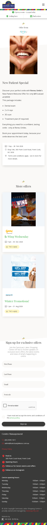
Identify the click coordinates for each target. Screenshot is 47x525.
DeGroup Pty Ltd (32, 511)
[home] (5, 4)
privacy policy (15, 418)
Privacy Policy (7, 449)
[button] (43, 4)
